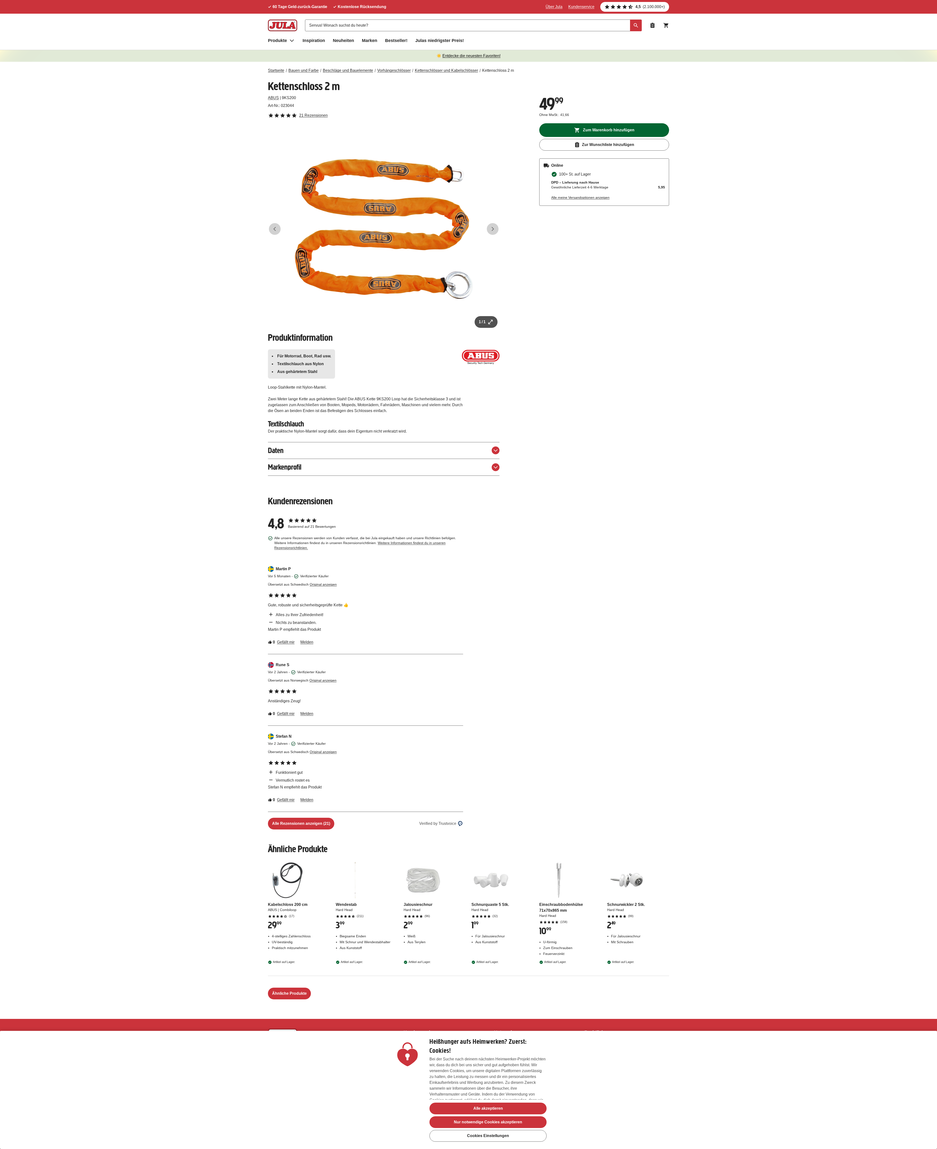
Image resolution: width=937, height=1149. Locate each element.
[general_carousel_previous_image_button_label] (275, 229)
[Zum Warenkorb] (666, 25)
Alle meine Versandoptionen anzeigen (580, 197)
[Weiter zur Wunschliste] (652, 25)
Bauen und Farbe (303, 70)
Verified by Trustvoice (437, 823)
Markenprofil (284, 467)
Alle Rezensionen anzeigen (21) (301, 823)
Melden (306, 642)
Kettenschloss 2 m (498, 70)
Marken (369, 40)
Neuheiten (343, 40)
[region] (468, 1090)
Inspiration (314, 40)
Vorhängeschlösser (394, 70)
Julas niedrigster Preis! (439, 40)
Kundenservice (581, 7)
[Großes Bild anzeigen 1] (384, 229)
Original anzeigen (323, 584)
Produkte (277, 40)
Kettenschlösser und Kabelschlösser (446, 70)
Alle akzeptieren (488, 1108)
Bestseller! (396, 40)
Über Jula (554, 7)
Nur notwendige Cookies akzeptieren (488, 1122)
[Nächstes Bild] (493, 229)
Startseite (276, 70)
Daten (276, 450)
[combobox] (473, 25)
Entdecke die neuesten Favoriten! (471, 56)
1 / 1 (482, 322)
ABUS (273, 98)
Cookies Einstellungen (488, 1136)
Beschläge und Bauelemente (348, 70)
